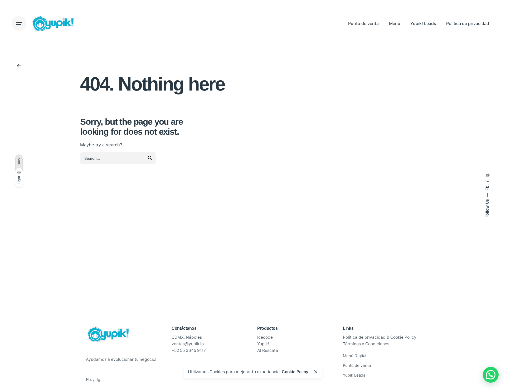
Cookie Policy (295, 371)
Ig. (486, 174)
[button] (491, 375)
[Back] (19, 65)
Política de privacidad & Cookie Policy (379, 337)
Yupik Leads (354, 375)
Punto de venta (357, 365)
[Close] (315, 372)
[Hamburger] (19, 23)
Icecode (265, 337)
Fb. (486, 187)
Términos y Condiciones (366, 343)
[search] (150, 158)
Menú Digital (354, 355)
